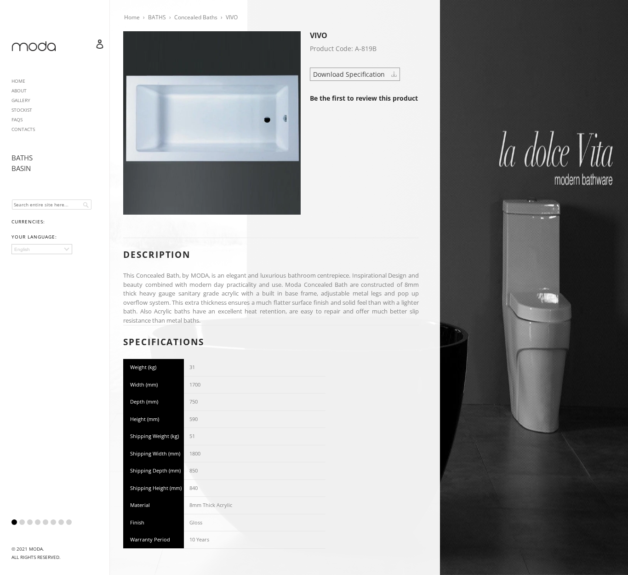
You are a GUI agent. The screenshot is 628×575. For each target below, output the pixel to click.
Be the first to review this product (364, 98)
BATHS (22, 157)
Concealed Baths (195, 17)
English (22, 249)
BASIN (21, 168)
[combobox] (51, 204)
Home (132, 17)
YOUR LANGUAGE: (34, 236)
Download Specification (350, 74)
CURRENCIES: (28, 221)
